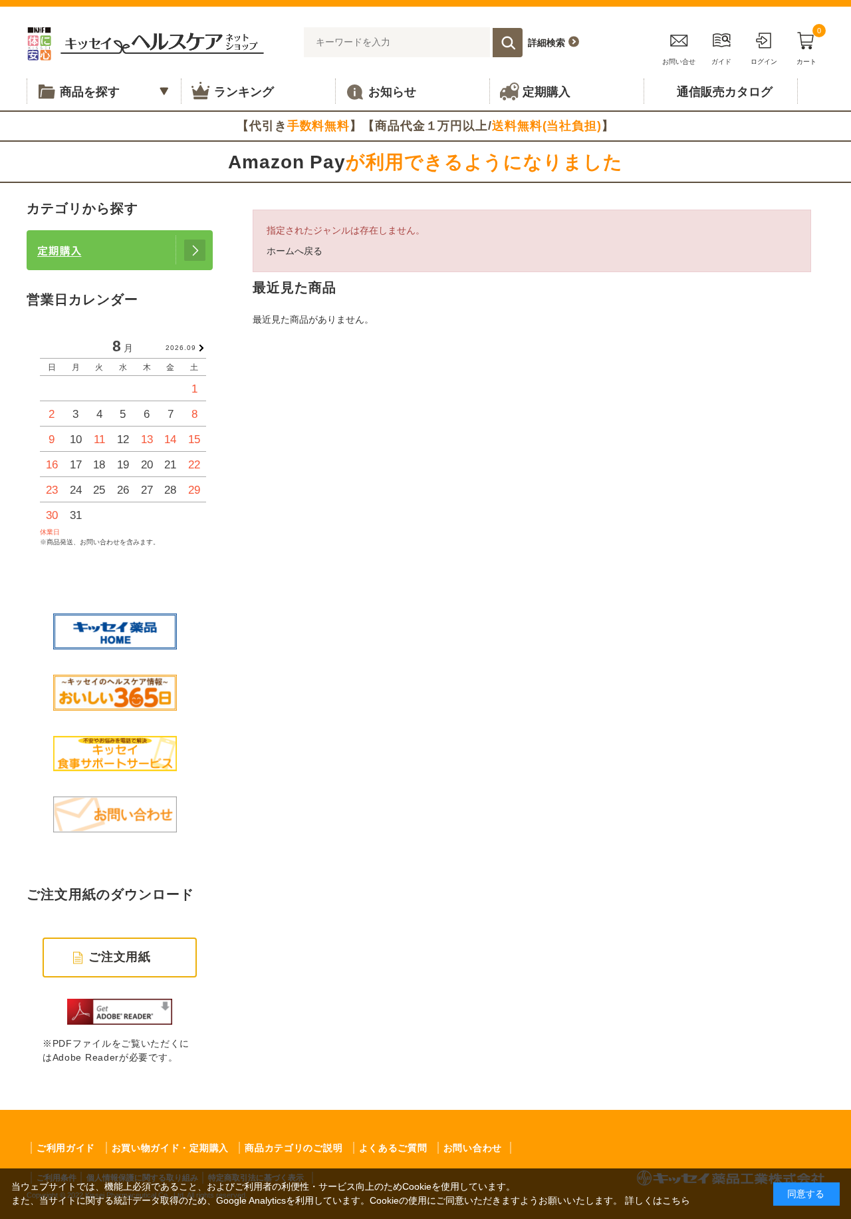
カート (808, 46)
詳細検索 (546, 42)
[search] (508, 42)
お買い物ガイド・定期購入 (170, 1147)
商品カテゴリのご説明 (293, 1147)
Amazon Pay (425, 162)
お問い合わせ (472, 1147)
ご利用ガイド (66, 1147)
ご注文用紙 (120, 956)
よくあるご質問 (393, 1147)
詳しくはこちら (657, 1200)
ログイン (764, 61)
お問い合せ (678, 61)
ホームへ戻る (294, 251)
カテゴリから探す (82, 208)
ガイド (721, 61)
